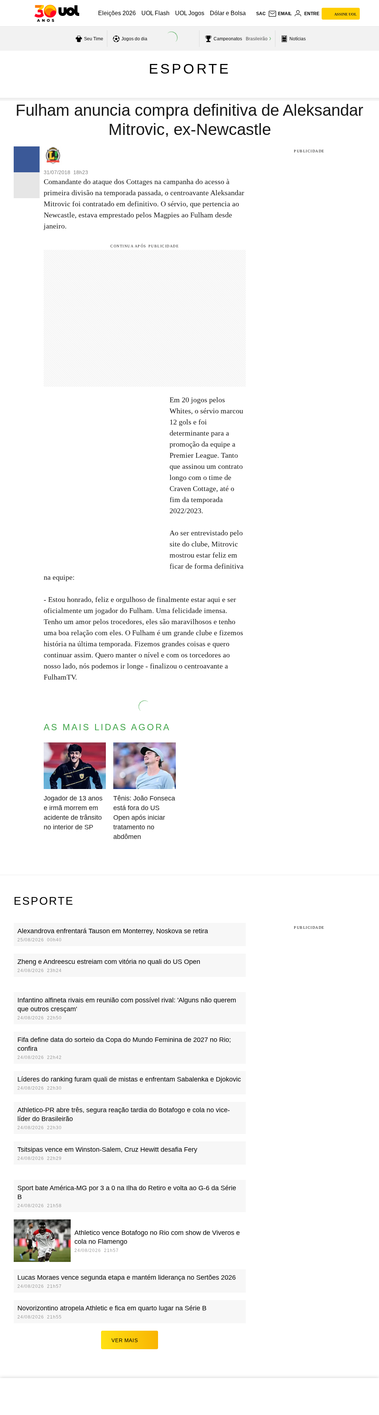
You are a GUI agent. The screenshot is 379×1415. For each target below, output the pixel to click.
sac (261, 13)
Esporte (190, 69)
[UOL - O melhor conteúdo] (57, 13)
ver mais (124, 1340)
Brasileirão (257, 38)
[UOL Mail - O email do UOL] (280, 13)
